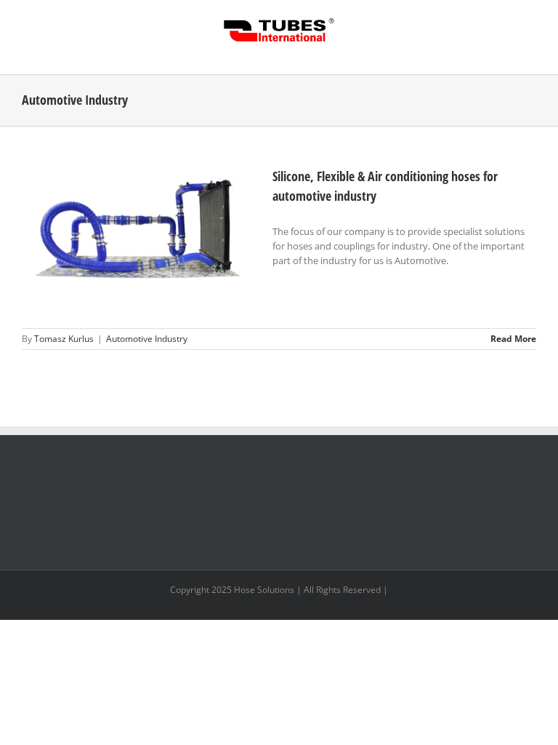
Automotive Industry (146, 338)
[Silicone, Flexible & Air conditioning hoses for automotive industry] (138, 240)
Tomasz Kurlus (64, 338)
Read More (513, 338)
